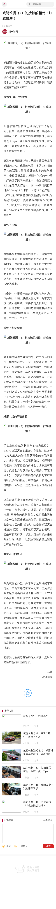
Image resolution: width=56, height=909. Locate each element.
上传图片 (23, 846)
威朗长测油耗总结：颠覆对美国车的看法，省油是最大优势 (38, 754)
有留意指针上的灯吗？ (35, 716)
